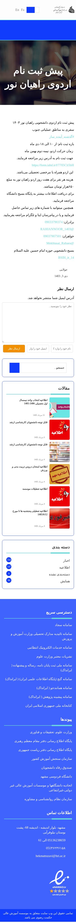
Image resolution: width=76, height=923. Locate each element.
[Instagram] (33, 862)
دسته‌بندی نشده (59, 574)
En (17, 9)
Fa (22, 9)
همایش (65, 581)
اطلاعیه (64, 567)
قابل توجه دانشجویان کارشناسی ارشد (28, 422)
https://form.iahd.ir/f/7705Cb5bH (53, 165)
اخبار (66, 560)
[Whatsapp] (38, 862)
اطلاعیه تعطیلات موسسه (34, 488)
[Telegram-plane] (42, 862)
